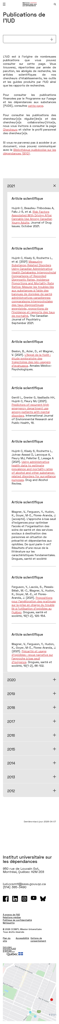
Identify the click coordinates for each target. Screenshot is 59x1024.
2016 (11, 735)
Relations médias (12, 917)
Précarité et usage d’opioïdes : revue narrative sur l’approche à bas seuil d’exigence (32, 656)
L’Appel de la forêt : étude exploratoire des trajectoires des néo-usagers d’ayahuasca (31, 360)
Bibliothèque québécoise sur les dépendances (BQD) (29, 151)
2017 (11, 721)
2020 (11, 680)
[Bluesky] (43, 899)
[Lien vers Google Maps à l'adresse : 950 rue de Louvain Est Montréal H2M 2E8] (29, 992)
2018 (11, 707)
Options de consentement (38, 939)
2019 (11, 693)
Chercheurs (10, 129)
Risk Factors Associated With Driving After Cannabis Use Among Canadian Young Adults (32, 217)
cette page (35, 105)
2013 (11, 777)
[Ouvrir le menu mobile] (4, 4)
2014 (11, 763)
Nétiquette (9, 922)
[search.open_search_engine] (55, 4)
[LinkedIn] (15, 899)
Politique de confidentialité (17, 920)
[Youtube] (34, 899)
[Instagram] (24, 899)
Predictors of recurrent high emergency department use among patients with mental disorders (31, 410)
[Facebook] (6, 899)
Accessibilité (22, 938)
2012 (11, 791)
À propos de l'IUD (11, 914)
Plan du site (6, 939)
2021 (11, 186)
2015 (11, 749)
